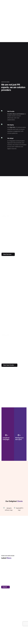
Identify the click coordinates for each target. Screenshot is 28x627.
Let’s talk (19, 37)
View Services (7, 254)
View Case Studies (8, 365)
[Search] (25, 37)
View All (5, 587)
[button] (2, 510)
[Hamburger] (3, 38)
